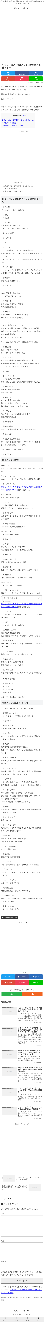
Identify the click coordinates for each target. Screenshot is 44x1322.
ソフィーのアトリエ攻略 (10, 917)
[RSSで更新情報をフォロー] (32, 994)
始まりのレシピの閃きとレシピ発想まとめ (18, 120)
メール (3, 1251)
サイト (3, 1261)
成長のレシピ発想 (9, 123)
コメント (4, 1214)
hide (24, 115)
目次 (15, 183)
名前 (2, 1241)
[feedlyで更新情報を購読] (11, 994)
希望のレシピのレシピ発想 (12, 126)
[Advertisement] (22, 37)
